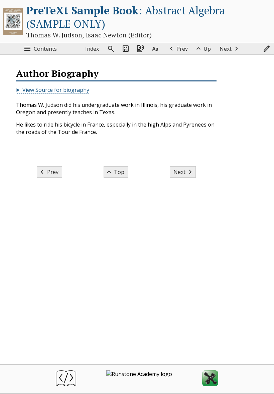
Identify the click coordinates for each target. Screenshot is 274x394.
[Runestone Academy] (139, 379)
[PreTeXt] (66, 379)
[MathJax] (210, 379)
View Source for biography (55, 89)
